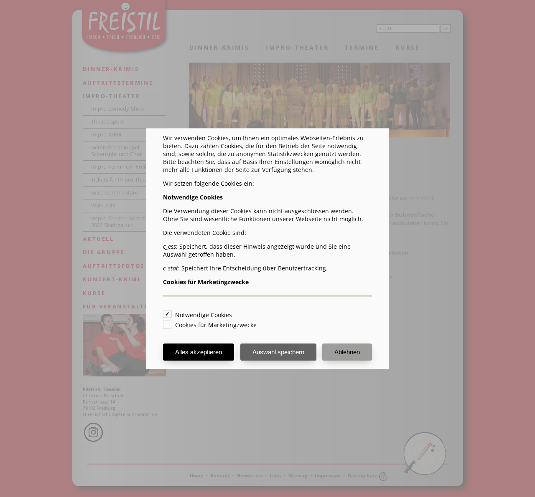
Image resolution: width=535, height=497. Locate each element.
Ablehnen (347, 352)
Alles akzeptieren (198, 352)
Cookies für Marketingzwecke (216, 325)
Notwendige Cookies (203, 315)
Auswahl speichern (278, 352)
